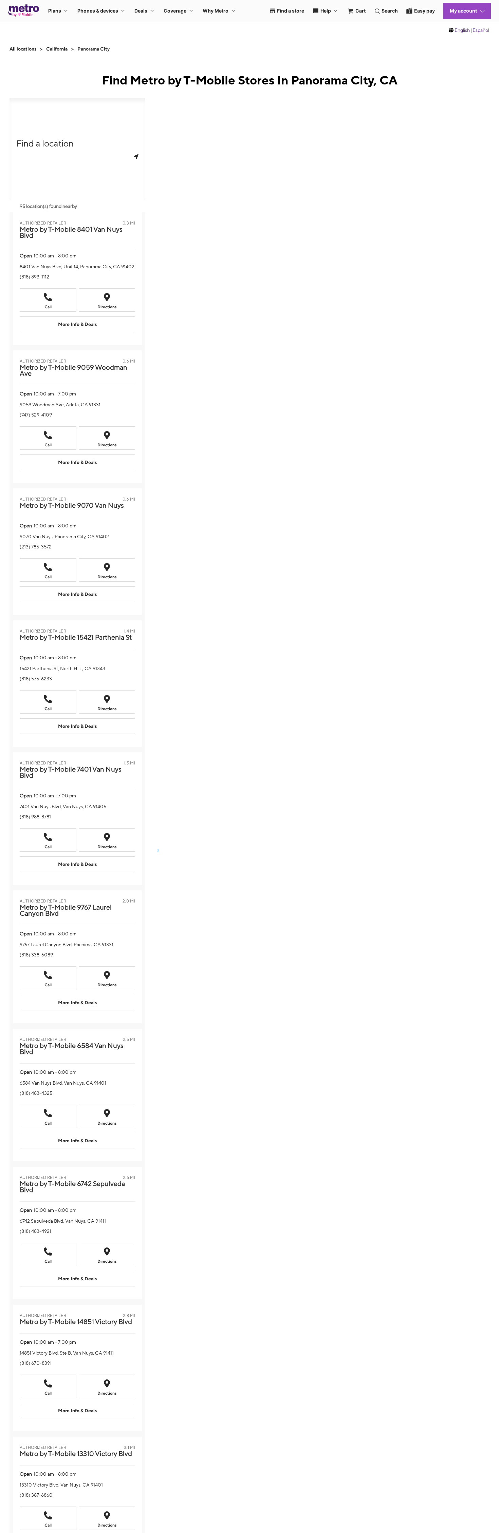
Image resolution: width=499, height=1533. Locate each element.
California (57, 49)
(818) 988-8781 (35, 816)
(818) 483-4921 (35, 1231)
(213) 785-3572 (36, 546)
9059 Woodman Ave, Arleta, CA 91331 (60, 404)
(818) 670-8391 (36, 1363)
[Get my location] (136, 156)
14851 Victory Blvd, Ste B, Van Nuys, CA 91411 (67, 1353)
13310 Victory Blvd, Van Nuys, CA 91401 (61, 1485)
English (462, 30)
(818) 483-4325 (36, 1093)
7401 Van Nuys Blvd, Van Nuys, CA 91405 (63, 806)
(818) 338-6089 (36, 954)
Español (481, 30)
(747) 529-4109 (36, 415)
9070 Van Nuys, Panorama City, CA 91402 (64, 536)
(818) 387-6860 (36, 1495)
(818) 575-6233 (36, 678)
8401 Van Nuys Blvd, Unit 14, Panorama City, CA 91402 (77, 266)
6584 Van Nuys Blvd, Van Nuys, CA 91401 (63, 1083)
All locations (23, 49)
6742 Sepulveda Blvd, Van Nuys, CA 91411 (63, 1221)
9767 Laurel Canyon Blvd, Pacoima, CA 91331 (66, 944)
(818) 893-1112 (34, 276)
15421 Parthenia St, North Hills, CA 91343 (62, 668)
